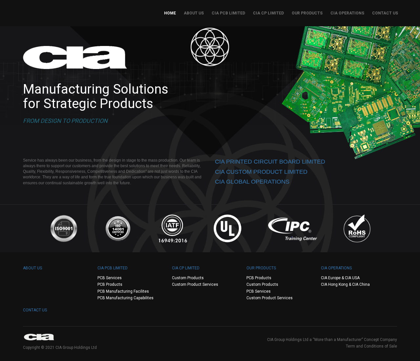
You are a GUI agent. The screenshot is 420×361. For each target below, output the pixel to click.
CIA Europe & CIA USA (340, 278)
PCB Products (109, 284)
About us (194, 13)
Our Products (307, 13)
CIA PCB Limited (228, 13)
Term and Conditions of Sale (371, 346)
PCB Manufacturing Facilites (123, 291)
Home (170, 13)
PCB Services (109, 278)
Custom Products (188, 278)
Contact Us (385, 13)
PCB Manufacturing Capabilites (125, 298)
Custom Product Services (195, 284)
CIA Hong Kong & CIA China (345, 284)
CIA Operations (347, 13)
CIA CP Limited (268, 13)
